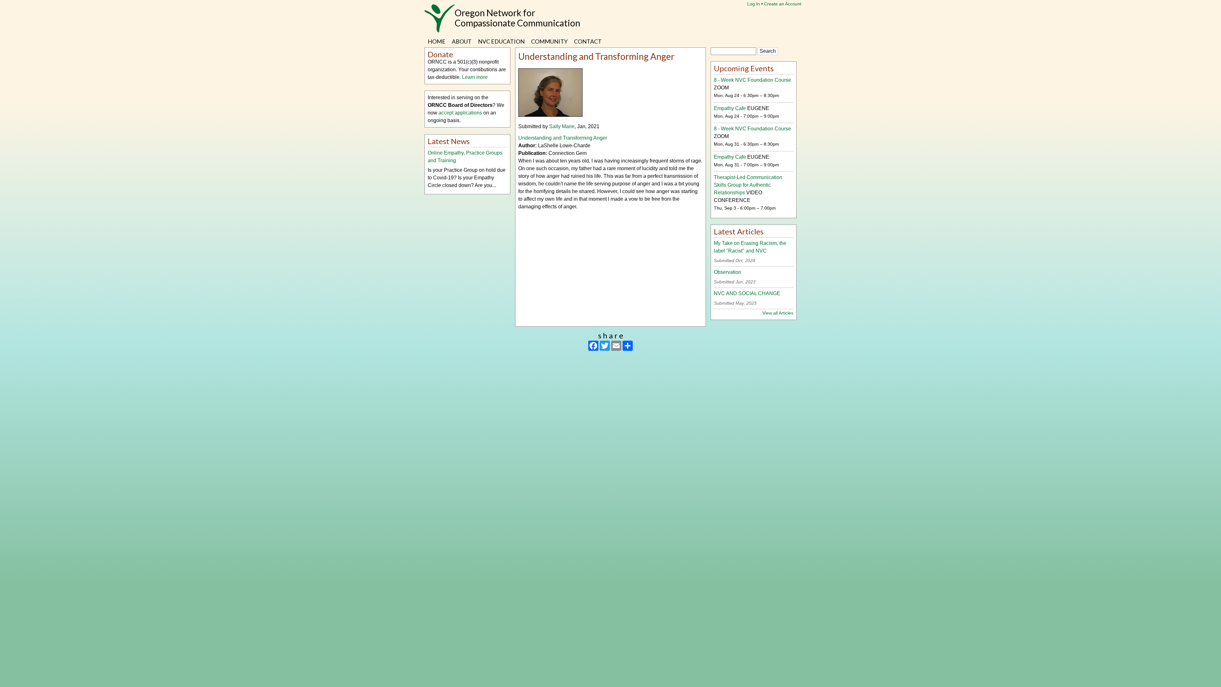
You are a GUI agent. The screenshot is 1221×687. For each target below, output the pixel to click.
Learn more (475, 77)
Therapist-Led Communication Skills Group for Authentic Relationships (748, 185)
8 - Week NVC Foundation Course (752, 80)
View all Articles (777, 313)
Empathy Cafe (730, 108)
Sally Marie (562, 126)
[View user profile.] (550, 115)
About (462, 41)
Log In (753, 3)
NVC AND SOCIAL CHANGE (747, 293)
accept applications (460, 112)
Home (436, 41)
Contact (588, 41)
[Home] (439, 22)
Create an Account (782, 3)
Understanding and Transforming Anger (565, 138)
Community (549, 41)
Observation (727, 272)
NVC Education (501, 41)
